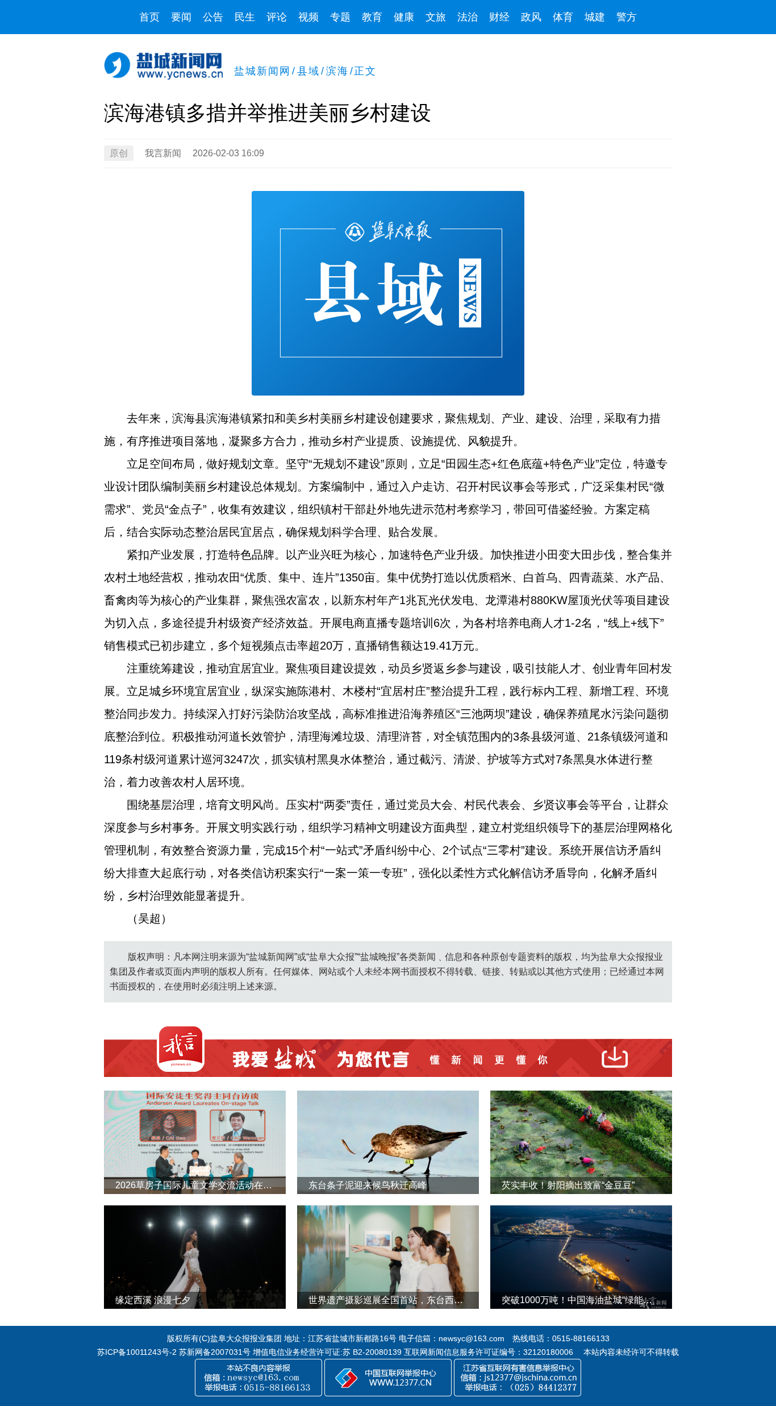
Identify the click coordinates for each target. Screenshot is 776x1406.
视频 (308, 17)
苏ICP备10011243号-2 (137, 1352)
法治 (467, 17)
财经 (499, 17)
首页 (149, 17)
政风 (531, 17)
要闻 (181, 17)
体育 (563, 17)
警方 (626, 17)
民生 (245, 17)
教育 (372, 17)
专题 (340, 17)
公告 (213, 17)
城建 (595, 17)
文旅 (435, 17)
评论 (276, 17)
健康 (404, 17)
